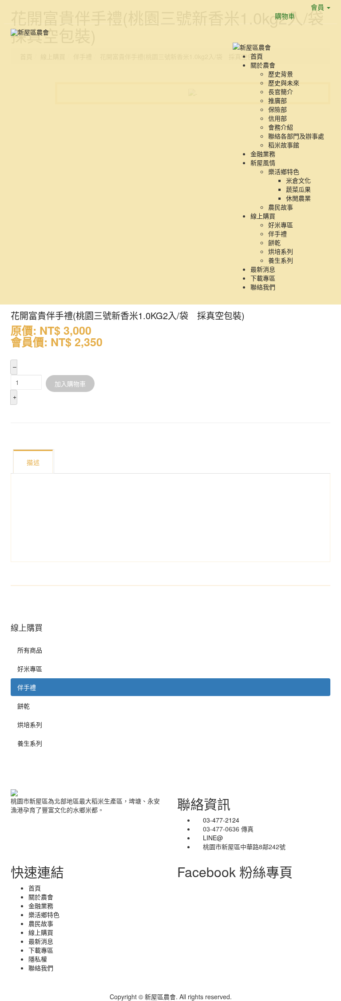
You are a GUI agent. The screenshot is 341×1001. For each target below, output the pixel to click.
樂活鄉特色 (283, 171)
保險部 (277, 109)
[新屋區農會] (30, 32)
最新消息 (262, 269)
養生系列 (280, 260)
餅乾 (274, 242)
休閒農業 (298, 198)
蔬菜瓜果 (298, 189)
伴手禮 (277, 233)
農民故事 (280, 206)
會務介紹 (280, 127)
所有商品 (29, 649)
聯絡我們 (262, 286)
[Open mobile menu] (235, 28)
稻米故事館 (283, 144)
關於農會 (262, 64)
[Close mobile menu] (235, 37)
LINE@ (213, 837)
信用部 (277, 118)
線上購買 (262, 215)
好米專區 (280, 224)
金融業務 (262, 153)
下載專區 (262, 277)
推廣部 (277, 100)
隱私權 (37, 958)
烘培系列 (280, 251)
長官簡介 (280, 91)
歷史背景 (280, 73)
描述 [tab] (33, 462)
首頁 (256, 55)
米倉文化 (298, 180)
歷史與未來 (283, 82)
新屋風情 (262, 162)
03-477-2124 (221, 819)
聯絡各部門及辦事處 (296, 135)
